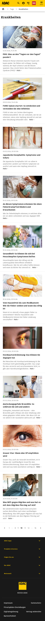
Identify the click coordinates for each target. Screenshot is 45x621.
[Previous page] (4, 528)
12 (28, 528)
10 (21, 528)
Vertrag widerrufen (33, 612)
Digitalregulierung (11, 612)
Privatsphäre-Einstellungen (15, 607)
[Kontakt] (28, 3)
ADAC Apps (8, 541)
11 (25, 528)
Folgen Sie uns (9, 557)
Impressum (8, 603)
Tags (12, 9)
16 (35, 528)
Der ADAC (7, 565)
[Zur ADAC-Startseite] (5, 3)
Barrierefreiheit (10, 616)
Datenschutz (36, 603)
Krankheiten (23, 9)
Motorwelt (7, 573)
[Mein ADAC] (23, 3)
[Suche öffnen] (18, 3)
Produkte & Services (11, 549)
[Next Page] (40, 528)
